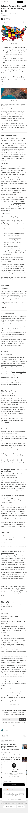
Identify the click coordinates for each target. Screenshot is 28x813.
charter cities (9, 266)
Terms (17, 803)
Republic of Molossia (19, 197)
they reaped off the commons (12, 157)
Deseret (7, 422)
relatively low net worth (7, 334)
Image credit (14, 43)
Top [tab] (2, 740)
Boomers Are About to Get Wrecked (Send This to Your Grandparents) (9, 746)
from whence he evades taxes (15, 318)
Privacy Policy (15, 795)
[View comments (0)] (9, 754)
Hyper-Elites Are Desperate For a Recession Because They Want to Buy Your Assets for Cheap (10, 759)
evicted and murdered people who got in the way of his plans (14, 127)
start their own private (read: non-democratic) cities (13, 204)
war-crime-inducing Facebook (12, 552)
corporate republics (16, 174)
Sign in (25, 2)
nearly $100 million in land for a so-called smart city (13, 373)
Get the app (20, 806)
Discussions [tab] (11, 740)
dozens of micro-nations (15, 238)
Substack (7, 810)
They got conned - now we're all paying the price (10, 750)
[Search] (25, 740)
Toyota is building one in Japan (11, 247)
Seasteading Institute (6, 576)
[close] (24, 764)
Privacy (13, 803)
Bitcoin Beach (4, 268)
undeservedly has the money (10, 291)
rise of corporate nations (9, 167)
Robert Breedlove (9, 445)
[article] (14, 749)
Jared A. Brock (7, 18)
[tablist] (8, 740)
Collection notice (23, 803)
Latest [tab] (6, 740)
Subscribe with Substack (15, 790)
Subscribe (20, 2)
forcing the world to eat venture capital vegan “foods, (13, 364)
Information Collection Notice (18, 794)
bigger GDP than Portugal (15, 474)
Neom (8, 113)
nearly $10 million (15, 572)
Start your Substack (10, 806)
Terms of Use (21, 793)
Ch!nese (9, 242)
